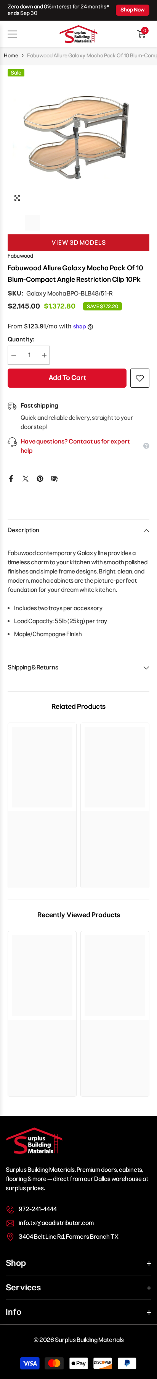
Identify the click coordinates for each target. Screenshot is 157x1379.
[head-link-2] (78, 34)
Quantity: (21, 339)
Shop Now (132, 9)
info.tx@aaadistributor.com (56, 1222)
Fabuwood (20, 256)
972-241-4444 (38, 1209)
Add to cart (67, 378)
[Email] (54, 478)
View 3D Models (78, 242)
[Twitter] (25, 478)
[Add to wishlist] (139, 378)
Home (11, 55)
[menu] (12, 34)
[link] (42, 819)
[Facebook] (11, 478)
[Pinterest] (40, 478)
